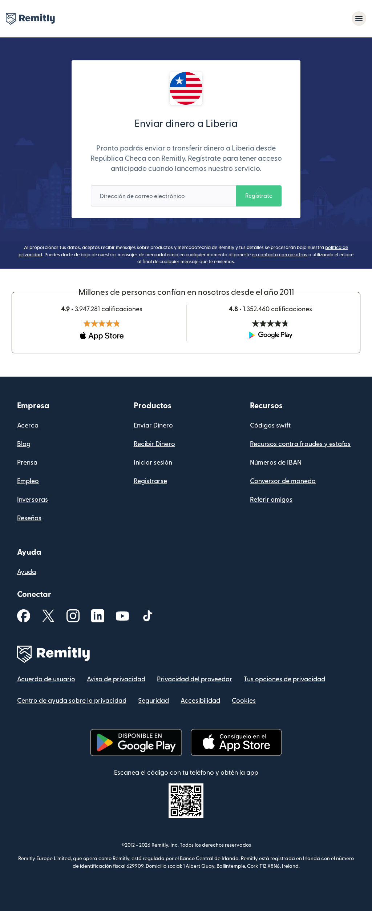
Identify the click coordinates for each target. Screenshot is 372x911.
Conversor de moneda (283, 481)
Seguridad (153, 701)
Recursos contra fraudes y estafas (300, 444)
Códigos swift (270, 425)
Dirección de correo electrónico (142, 196)
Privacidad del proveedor (194, 679)
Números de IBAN (276, 462)
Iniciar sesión (153, 462)
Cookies (244, 701)
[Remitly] (30, 19)
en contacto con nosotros (279, 255)
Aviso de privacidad (116, 679)
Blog (24, 444)
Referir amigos (271, 500)
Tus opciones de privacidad (284, 679)
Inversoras (32, 500)
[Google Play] (136, 742)
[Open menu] (359, 18)
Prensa (27, 462)
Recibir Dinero (154, 444)
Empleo (28, 481)
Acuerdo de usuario (46, 679)
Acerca (28, 425)
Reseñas (29, 518)
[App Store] (236, 742)
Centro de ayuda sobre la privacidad (71, 701)
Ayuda (26, 572)
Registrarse (150, 481)
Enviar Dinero (153, 425)
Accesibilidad (200, 701)
